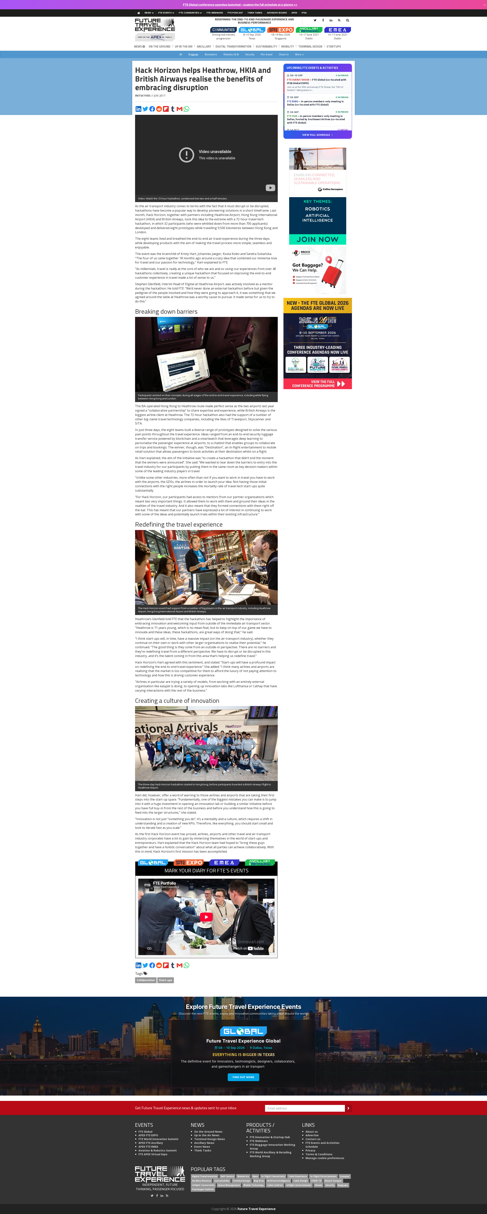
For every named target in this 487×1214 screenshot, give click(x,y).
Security (249, 54)
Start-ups (165, 980)
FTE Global (145, 1131)
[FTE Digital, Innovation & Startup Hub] (317, 221)
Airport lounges (333, 1180)
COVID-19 (316, 1180)
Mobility (287, 46)
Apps (255, 1176)
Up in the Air (184, 46)
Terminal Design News (209, 1139)
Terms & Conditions (319, 1154)
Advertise (312, 1135)
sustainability (221, 1180)
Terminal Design (310, 46)
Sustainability (266, 46)
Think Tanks (254, 13)
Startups (334, 46)
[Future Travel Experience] (160, 30)
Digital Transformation (233, 46)
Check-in (284, 54)
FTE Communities (189, 13)
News (148, 13)
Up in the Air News (206, 1135)
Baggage (193, 54)
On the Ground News (208, 1131)
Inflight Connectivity (203, 1185)
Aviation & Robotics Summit (157, 1150)
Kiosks (318, 1185)
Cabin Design (301, 1180)
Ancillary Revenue (201, 1180)
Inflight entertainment (298, 1185)
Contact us (313, 1139)
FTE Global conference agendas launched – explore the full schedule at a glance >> (240, 4)
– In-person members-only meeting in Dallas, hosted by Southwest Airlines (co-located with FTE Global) (316, 119)
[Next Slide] (476, 1053)
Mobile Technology (254, 1185)
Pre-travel (266, 54)
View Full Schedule (316, 134)
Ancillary (204, 46)
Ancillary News (204, 1143)
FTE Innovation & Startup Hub (270, 1137)
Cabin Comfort (275, 1185)
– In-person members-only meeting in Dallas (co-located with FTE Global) (315, 103)
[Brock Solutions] (317, 270)
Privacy (310, 1150)
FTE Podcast (235, 13)
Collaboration (146, 980)
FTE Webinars (215, 13)
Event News (202, 1146)
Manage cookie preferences (325, 1158)
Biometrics (211, 54)
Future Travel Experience (257, 1209)
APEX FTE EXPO (148, 1135)
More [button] (298, 54)
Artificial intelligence (278, 1180)
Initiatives (142, 95)
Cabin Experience (298, 1176)
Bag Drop (259, 1180)
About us (312, 1131)
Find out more (243, 1077)
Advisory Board (277, 13)
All (180, 54)
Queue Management (229, 1185)
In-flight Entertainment (323, 1176)
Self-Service (227, 1176)
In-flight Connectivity (273, 1176)
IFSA (304, 13)
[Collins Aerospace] (317, 171)
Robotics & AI (231, 54)
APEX (294, 13)
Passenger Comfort (203, 1189)
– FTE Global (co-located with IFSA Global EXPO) (316, 81)
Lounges (344, 1176)
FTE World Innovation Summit (158, 1139)
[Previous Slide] (10, 1053)
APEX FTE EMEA (148, 1146)
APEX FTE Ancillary (150, 1143)
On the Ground (159, 46)
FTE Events (165, 13)
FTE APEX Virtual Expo (152, 1154)
